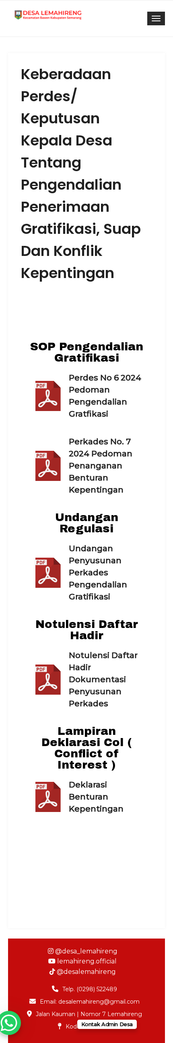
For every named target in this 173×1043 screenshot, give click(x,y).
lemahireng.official (86, 961)
